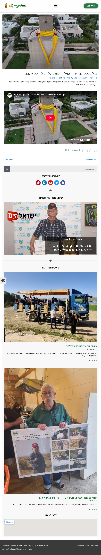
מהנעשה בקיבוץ (78, 78)
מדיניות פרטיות (83, 546)
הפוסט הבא (8, 160)
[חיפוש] (7, 169)
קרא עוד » (93, 360)
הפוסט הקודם (92, 160)
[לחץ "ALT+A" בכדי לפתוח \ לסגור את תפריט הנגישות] (3, 281)
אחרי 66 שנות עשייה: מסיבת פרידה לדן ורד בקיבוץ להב (67, 497)
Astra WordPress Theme (12, 549)
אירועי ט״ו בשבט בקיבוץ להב (81, 346)
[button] (56, 6)
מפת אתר (95, 546)
